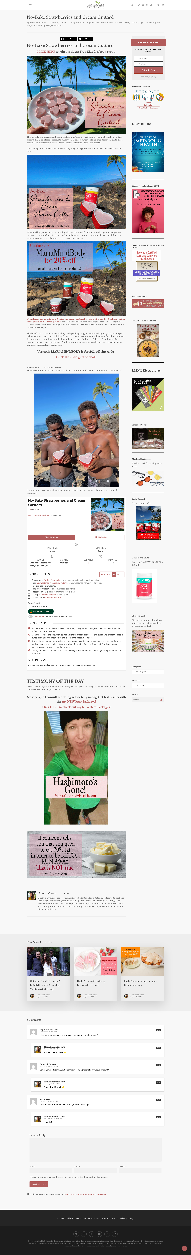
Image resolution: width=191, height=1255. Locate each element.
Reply (158, 1030)
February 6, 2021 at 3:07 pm (48, 1031)
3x (122, 574)
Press (96, 1218)
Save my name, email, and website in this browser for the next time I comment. (70, 1177)
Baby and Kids (77, 22)
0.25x (103, 574)
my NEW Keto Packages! (79, 701)
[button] (30, 5)
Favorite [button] (35, 509)
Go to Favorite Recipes (38, 515)
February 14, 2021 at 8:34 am (49, 1101)
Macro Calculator (84, 1218)
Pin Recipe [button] (102, 537)
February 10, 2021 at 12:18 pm (53, 1049)
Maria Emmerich (38, 22)
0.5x (109, 574)
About (105, 1218)
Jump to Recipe (69, 39)
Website (123, 1166)
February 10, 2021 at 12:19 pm (53, 1084)
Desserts (134, 22)
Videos (70, 1218)
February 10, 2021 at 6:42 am (49, 1066)
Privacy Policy (126, 1218)
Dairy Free (124, 22)
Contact (114, 1218)
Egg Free (143, 22)
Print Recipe (86, 39)
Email (77, 1166)
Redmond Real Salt (52, 597)
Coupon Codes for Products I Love (101, 22)
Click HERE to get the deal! (76, 357)
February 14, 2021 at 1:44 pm (53, 1118)
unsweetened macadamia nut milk (52, 583)
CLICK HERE (45, 51)
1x (114, 574)
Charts (60, 1218)
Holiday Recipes (45, 25)
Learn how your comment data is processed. (85, 1194)
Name (33, 1166)
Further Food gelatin (53, 580)
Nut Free (58, 25)
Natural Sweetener (47, 594)
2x (118, 574)
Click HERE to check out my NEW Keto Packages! (76, 707)
